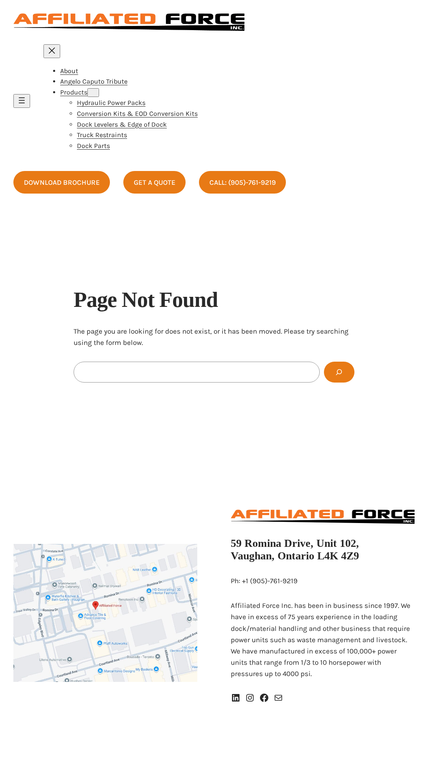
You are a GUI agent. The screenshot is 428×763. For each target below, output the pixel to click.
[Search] (339, 372)
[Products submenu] (93, 92)
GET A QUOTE (155, 182)
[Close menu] (51, 51)
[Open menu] (21, 101)
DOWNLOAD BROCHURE (62, 182)
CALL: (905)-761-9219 (242, 182)
